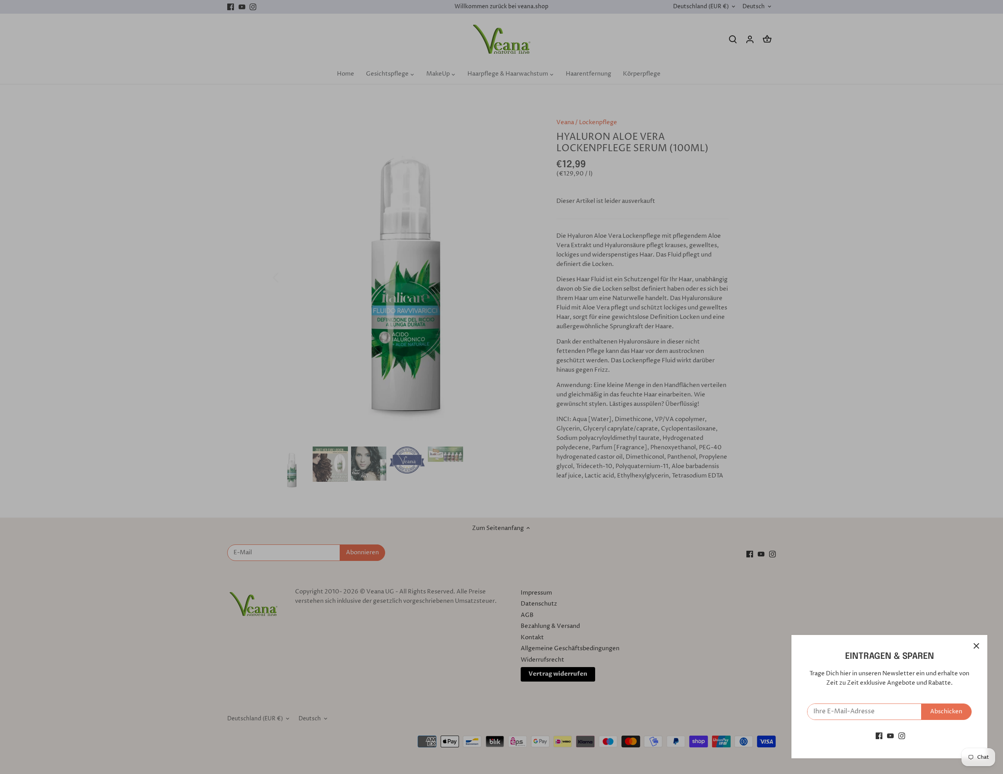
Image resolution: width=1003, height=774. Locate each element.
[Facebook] (879, 736)
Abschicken (946, 711)
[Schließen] (976, 646)
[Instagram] (901, 736)
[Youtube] (890, 736)
